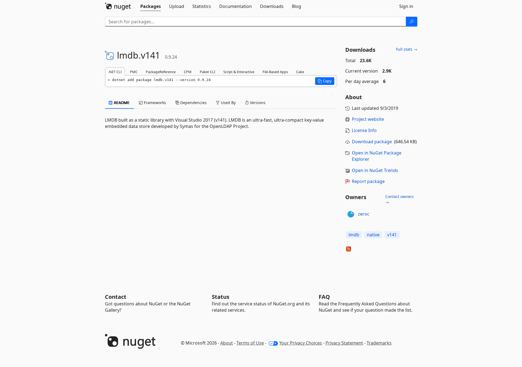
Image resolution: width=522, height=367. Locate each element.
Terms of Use (250, 343)
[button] (324, 81)
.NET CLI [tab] (115, 71)
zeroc (363, 214)
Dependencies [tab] (193, 102)
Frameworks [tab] (154, 102)
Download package (372, 142)
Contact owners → (399, 199)
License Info (364, 130)
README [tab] (121, 102)
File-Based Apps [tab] (275, 71)
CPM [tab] (188, 71)
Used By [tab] (228, 102)
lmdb (354, 235)
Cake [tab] (300, 71)
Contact (115, 296)
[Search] (411, 22)
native (373, 235)
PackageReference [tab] (161, 71)
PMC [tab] (134, 71)
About (226, 343)
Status (220, 296)
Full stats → (406, 49)
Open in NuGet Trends (375, 170)
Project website (368, 119)
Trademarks (379, 343)
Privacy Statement (344, 343)
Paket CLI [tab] (207, 71)
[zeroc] (351, 214)
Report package (368, 181)
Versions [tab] (257, 102)
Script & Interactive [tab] (238, 71)
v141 (392, 235)
